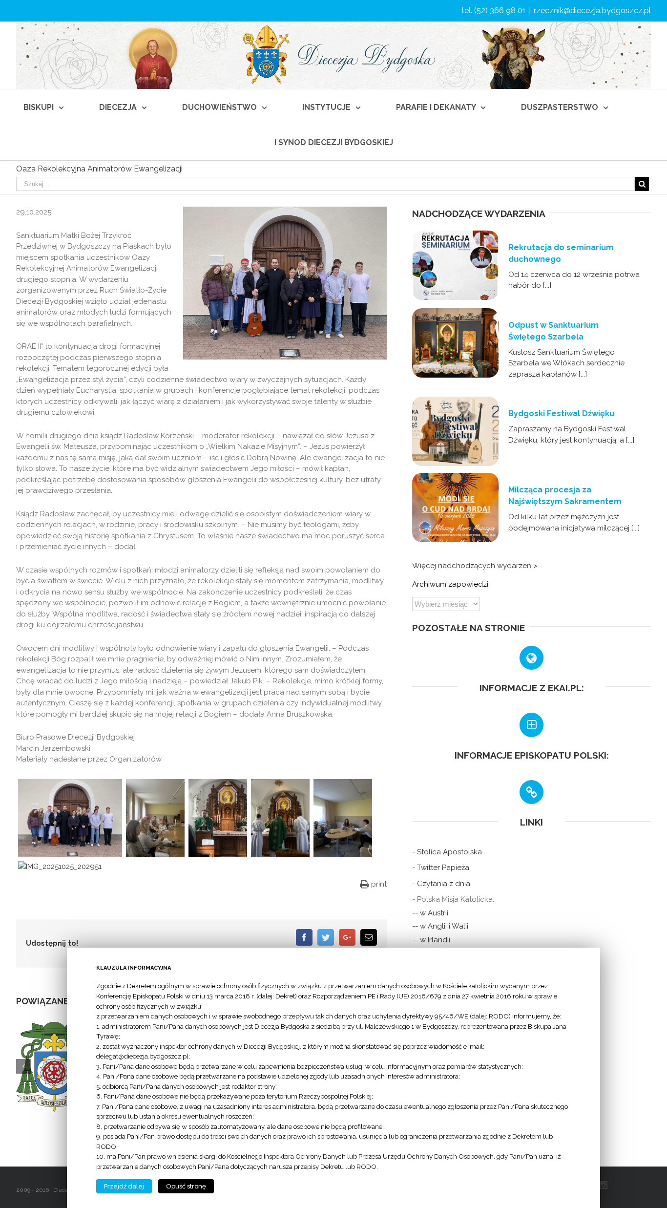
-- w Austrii (430, 913)
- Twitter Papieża (440, 867)
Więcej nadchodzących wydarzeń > (474, 565)
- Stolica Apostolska (447, 852)
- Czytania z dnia (441, 883)
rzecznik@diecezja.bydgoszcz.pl (592, 10)
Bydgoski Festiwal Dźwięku (561, 413)
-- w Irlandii (431, 939)
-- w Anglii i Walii (440, 926)
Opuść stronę (186, 1186)
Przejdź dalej (124, 1186)
